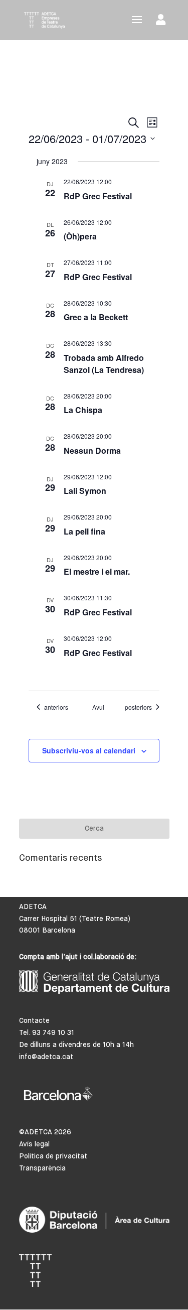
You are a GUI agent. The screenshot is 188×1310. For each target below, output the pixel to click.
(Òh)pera (80, 236)
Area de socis (162, 22)
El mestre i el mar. (97, 571)
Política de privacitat (53, 1156)
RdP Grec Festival (98, 196)
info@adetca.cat (46, 1057)
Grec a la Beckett (96, 317)
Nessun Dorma (92, 450)
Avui (98, 707)
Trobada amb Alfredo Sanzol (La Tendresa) (104, 363)
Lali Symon (85, 490)
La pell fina (84, 531)
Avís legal (34, 1144)
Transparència (42, 1168)
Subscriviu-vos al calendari (88, 750)
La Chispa (83, 410)
